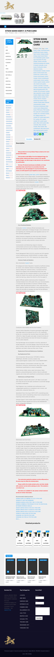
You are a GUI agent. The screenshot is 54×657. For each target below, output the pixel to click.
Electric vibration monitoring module (8, 171)
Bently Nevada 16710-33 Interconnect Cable (42, 578)
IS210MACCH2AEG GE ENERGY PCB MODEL (10, 578)
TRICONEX (8, 87)
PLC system (36, 119)
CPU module (8, 157)
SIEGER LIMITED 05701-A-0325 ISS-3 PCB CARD (28, 511)
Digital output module (9, 164)
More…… (18, 519)
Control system (7, 146)
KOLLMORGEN (9, 72)
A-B (7, 47)
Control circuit (9, 125)
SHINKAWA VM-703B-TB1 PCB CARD (25, 515)
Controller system (8, 137)
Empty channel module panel (9, 173)
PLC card (36, 111)
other (16, 32)
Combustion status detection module (8, 114)
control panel (9, 143)
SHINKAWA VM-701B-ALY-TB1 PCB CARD (26, 517)
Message (38, 606)
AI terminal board (45, 50)
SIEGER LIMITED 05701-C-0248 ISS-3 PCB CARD (28, 509)
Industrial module (8, 177)
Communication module (9, 117)
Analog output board (39, 56)
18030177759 (7, 610)
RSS (26, 653)
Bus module (8, 105)
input (34, 174)
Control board (9, 119)
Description (29, 139)
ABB (7, 50)
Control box (8, 123)
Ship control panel (41, 123)
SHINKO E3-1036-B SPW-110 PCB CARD (26, 513)
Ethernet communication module (9, 175)
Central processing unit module (8, 110)
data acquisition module (8, 162)
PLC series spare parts (43, 117)
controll (7, 130)
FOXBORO (8, 62)
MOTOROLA (9, 75)
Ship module (41, 126)
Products (11, 32)
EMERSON (8, 56)
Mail (36, 601)
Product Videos (10, 560)
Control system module (7, 148)
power (30, 174)
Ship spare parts (45, 128)
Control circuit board (9, 128)
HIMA (7, 68)
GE (6, 65)
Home (6, 32)
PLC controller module (43, 113)
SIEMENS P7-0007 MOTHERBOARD (25, 500)
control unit (8, 150)
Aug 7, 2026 (10, 580)
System (27, 263)
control (37, 174)
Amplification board (38, 52)
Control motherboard (9, 141)
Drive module (9, 168)
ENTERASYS (9, 59)
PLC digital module (38, 115)
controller (8, 132)
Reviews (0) (37, 139)
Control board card (9, 121)
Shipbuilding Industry (42, 132)
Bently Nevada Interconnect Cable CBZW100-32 (32, 578)
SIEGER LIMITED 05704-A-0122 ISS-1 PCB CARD (28, 507)
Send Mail (38, 618)
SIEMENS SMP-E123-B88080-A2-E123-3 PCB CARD (29, 498)
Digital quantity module (8, 166)
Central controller (8, 108)
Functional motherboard (39, 106)
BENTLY (8, 53)
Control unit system (8, 153)
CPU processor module (9, 159)
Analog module (44, 54)
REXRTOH (8, 81)
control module (7, 139)
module (37, 182)
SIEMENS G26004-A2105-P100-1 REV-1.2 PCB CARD (29, 502)
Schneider (8, 84)
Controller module (8, 135)
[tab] (29, 139)
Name (37, 595)
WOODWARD (9, 90)
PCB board (39, 110)
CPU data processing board (8, 155)
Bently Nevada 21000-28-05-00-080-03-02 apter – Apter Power (21, 578)
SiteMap (30, 653)
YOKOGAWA (9, 93)
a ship (38, 50)
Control (24, 228)
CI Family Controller (8, 112)
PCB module (46, 110)
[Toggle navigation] (48, 26)
